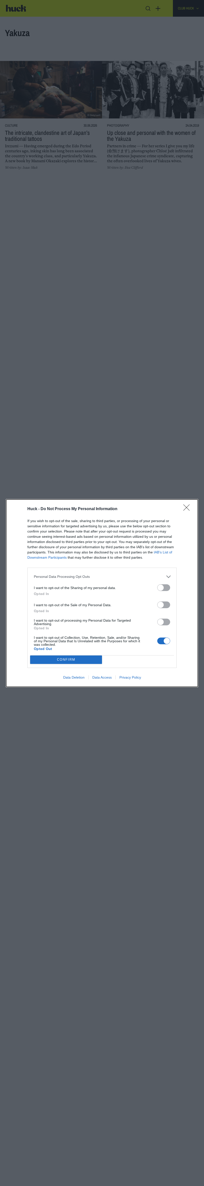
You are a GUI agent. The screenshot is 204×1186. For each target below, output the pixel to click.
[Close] (188, 509)
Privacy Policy (130, 677)
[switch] (163, 587)
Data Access (102, 677)
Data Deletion (74, 677)
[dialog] (102, 593)
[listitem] (102, 576)
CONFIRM (66, 659)
